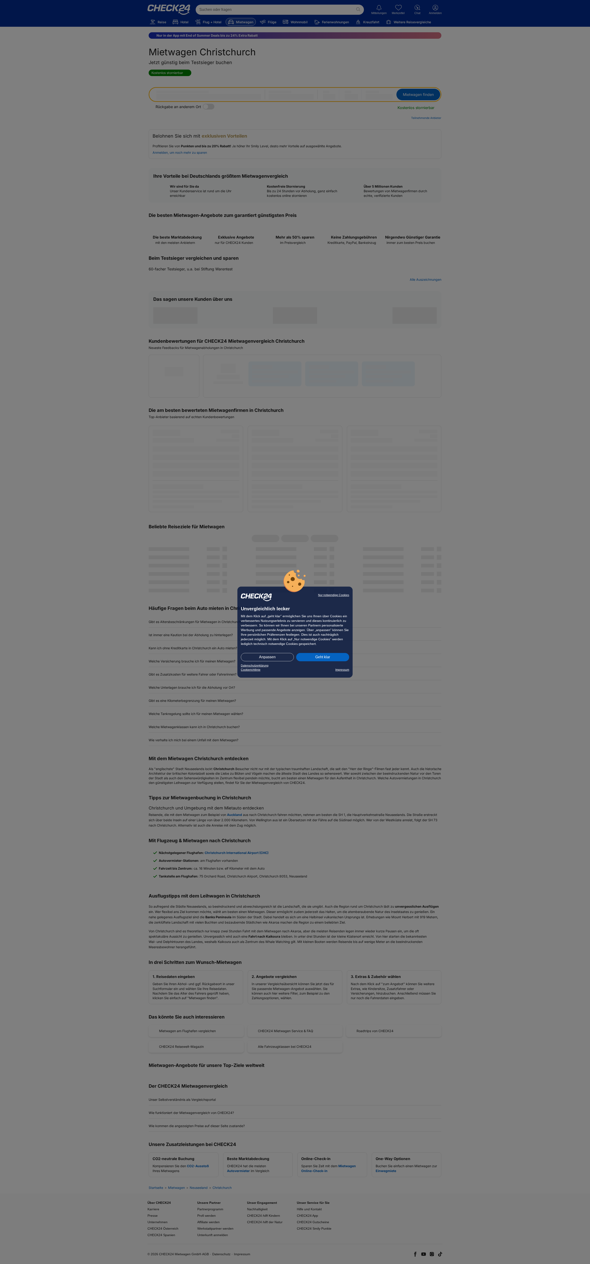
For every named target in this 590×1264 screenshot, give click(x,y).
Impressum (342, 669)
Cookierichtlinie (250, 669)
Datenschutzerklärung (254, 665)
